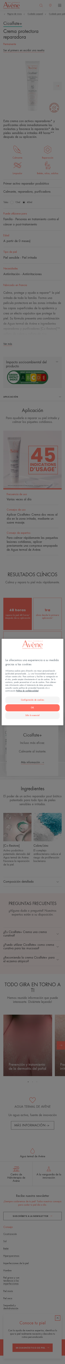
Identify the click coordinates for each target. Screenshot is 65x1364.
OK (32, 708)
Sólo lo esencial (32, 715)
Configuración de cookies (32, 700)
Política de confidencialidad (27, 691)
